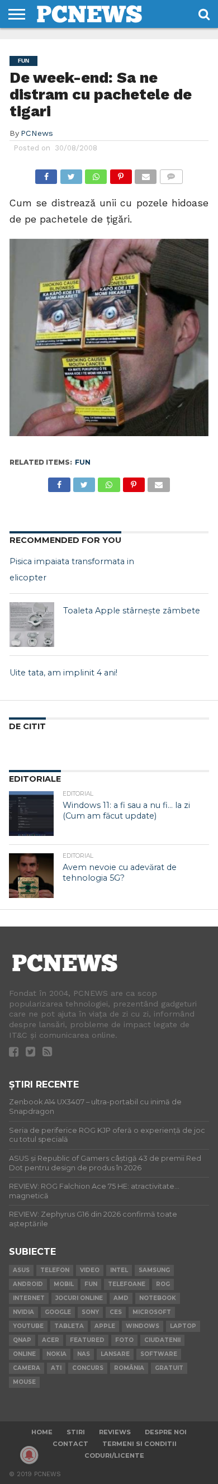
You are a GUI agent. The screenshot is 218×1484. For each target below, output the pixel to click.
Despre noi (166, 1432)
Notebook (157, 1298)
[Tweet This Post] (71, 173)
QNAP (22, 1340)
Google (58, 1312)
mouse (24, 1382)
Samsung (154, 1270)
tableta (69, 1326)
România (129, 1368)
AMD (121, 1298)
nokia (56, 1354)
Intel (119, 1270)
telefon (54, 1270)
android (28, 1284)
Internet (29, 1298)
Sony (90, 1312)
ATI (56, 1368)
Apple (104, 1326)
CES (116, 1312)
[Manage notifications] (29, 1455)
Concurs (87, 1368)
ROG (163, 1284)
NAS (83, 1354)
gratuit (169, 1368)
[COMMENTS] (170, 173)
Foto (124, 1340)
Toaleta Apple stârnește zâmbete (131, 611)
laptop (183, 1326)
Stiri (76, 1432)
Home (42, 1432)
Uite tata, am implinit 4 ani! (63, 673)
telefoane (126, 1284)
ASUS (21, 1270)
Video (89, 1270)
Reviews (115, 1432)
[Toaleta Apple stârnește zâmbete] (32, 624)
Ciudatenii (162, 1340)
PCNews (37, 133)
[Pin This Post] (120, 173)
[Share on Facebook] (46, 173)
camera (26, 1368)
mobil (64, 1284)
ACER (50, 1340)
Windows (142, 1326)
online (24, 1354)
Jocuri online (79, 1298)
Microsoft (151, 1312)
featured (87, 1340)
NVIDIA (23, 1312)
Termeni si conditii (139, 1444)
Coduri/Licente (114, 1455)
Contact (70, 1444)
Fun (83, 462)
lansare (115, 1354)
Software (158, 1354)
